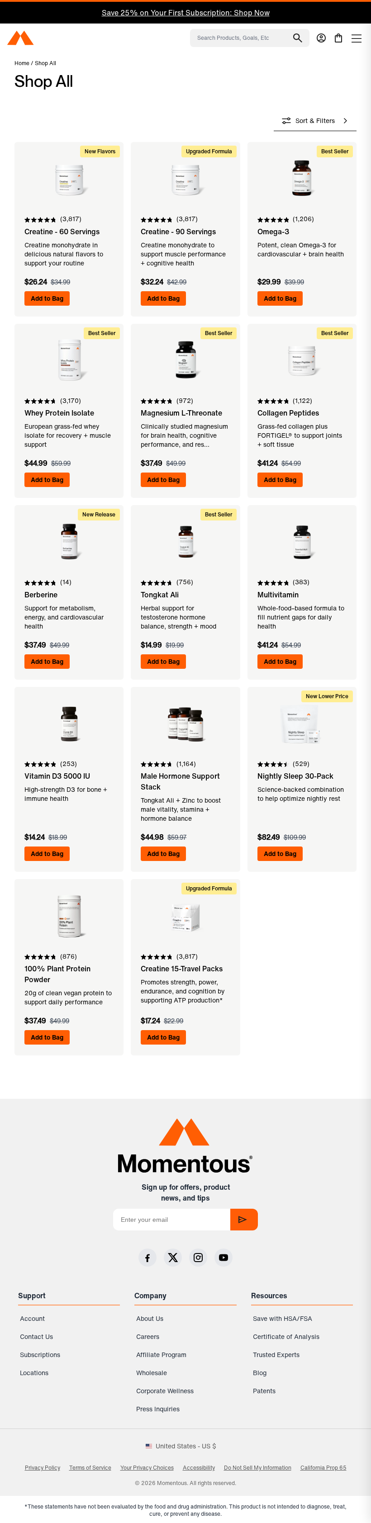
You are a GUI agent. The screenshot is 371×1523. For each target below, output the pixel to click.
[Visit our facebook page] (147, 1258)
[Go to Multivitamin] (302, 574)
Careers (147, 1336)
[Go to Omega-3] (302, 211)
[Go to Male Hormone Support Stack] (185, 761)
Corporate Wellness (165, 1390)
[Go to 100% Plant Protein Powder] (69, 949)
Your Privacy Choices (147, 1467)
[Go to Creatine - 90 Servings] (185, 211)
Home (21, 63)
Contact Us (36, 1336)
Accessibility (199, 1467)
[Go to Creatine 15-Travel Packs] (185, 949)
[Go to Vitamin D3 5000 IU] (69, 761)
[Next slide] (345, 13)
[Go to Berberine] (69, 574)
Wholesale (151, 1372)
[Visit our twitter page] (173, 1258)
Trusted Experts (276, 1354)
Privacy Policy (42, 1467)
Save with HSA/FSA (282, 1318)
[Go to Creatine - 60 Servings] (69, 211)
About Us (149, 1318)
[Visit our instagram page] (198, 1258)
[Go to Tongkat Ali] (185, 574)
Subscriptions (40, 1354)
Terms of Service (90, 1467)
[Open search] (297, 38)
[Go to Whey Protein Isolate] (69, 393)
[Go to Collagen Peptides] (302, 393)
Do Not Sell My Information (257, 1467)
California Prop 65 (323, 1467)
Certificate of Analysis (286, 1336)
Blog (259, 1372)
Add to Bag (47, 298)
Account (32, 1318)
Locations (34, 1372)
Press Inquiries (158, 1409)
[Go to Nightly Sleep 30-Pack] (302, 761)
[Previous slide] (12, 13)
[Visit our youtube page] (223, 1258)
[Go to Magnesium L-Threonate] (185, 393)
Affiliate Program (161, 1354)
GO (244, 1219)
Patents (264, 1390)
